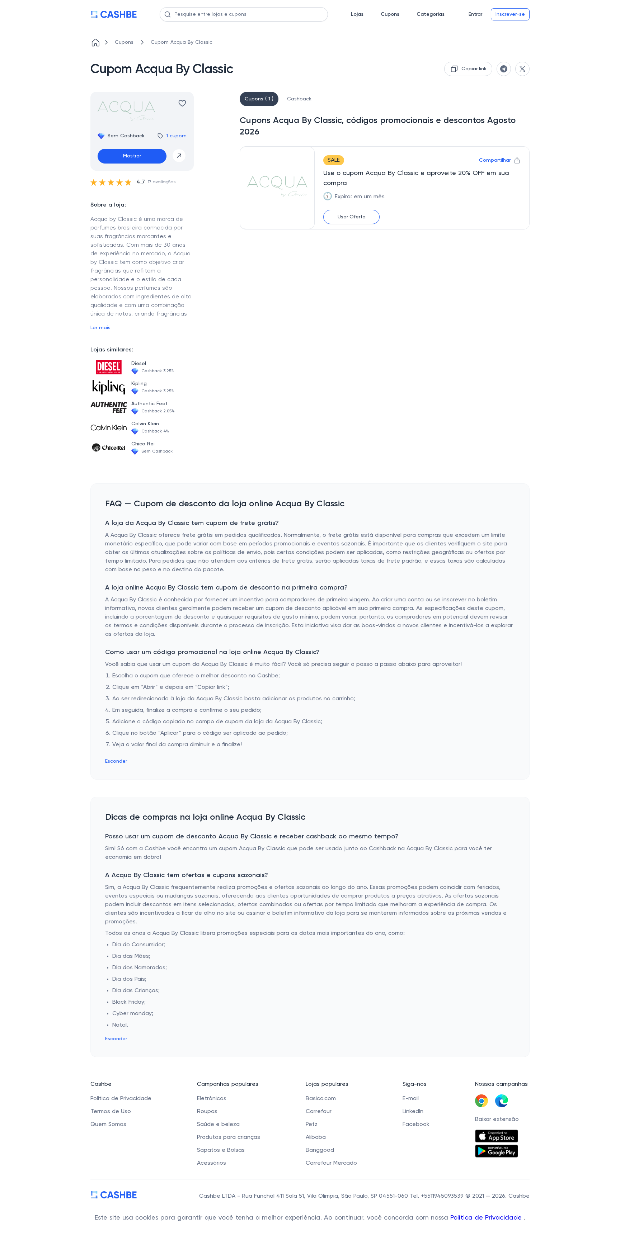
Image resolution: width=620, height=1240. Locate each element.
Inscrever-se (510, 14)
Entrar (475, 14)
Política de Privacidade (487, 1218)
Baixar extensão (497, 1119)
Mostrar (132, 155)
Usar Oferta (352, 216)
